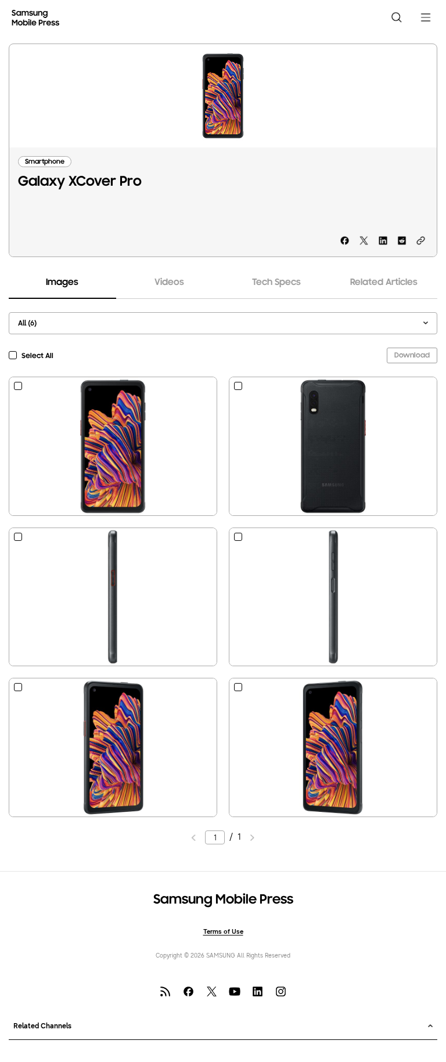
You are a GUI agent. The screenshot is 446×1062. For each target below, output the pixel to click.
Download (412, 355)
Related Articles (384, 282)
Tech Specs (276, 282)
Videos (169, 282)
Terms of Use (223, 932)
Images (62, 282)
